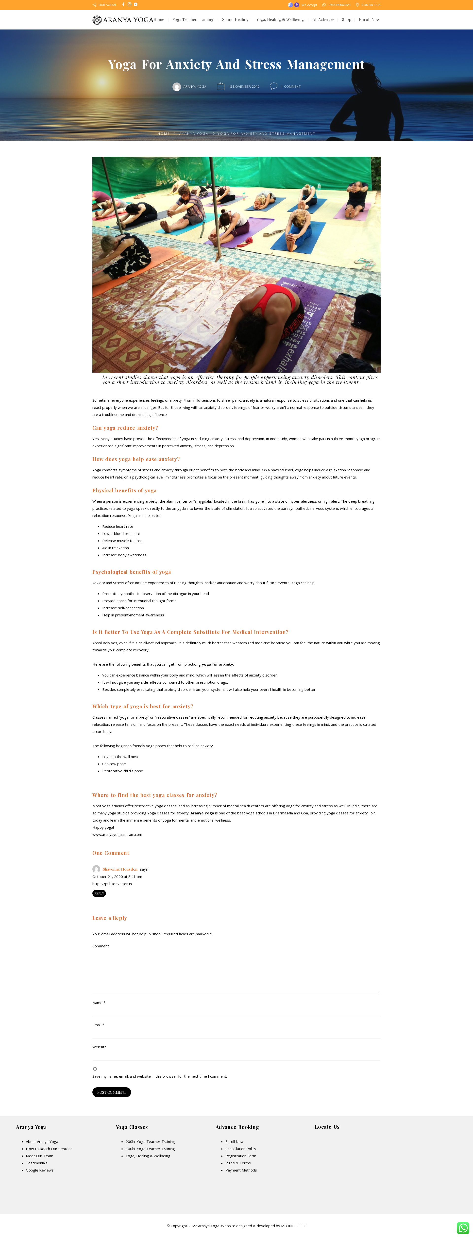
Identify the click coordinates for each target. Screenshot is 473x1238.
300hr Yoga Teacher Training (150, 1148)
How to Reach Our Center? (49, 1148)
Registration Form (240, 1155)
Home (158, 19)
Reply (99, 893)
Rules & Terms (238, 1162)
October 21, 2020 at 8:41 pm (117, 876)
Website (99, 1046)
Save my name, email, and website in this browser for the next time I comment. (159, 1076)
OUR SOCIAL (108, 4)
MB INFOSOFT (293, 1225)
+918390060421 (339, 4)
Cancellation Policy (240, 1148)
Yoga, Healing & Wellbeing (280, 19)
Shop (346, 19)
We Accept (309, 5)
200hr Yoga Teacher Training (150, 1141)
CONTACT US (371, 4)
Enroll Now (369, 19)
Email (98, 1024)
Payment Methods (241, 1170)
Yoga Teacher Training (193, 19)
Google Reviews (40, 1170)
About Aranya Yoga (42, 1141)
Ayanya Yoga (194, 133)
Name (98, 1002)
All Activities (323, 19)
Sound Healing (235, 19)
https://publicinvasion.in (112, 883)
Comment (100, 945)
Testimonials (37, 1162)
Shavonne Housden (120, 869)
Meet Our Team (39, 1155)
